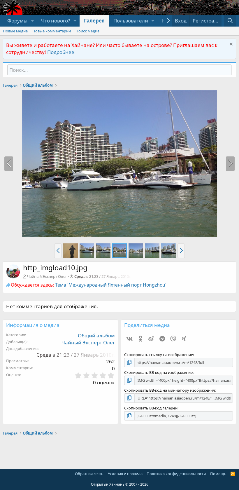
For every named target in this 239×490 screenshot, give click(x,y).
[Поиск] (230, 21)
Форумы (17, 20)
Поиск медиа (87, 31)
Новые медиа (15, 31)
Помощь (218, 473)
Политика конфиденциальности (176, 473)
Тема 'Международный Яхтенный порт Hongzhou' (110, 285)
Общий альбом (96, 335)
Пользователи (130, 20)
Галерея (94, 20)
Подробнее (60, 52)
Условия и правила (125, 473)
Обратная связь (89, 473)
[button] (32, 21)
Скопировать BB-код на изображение (158, 372)
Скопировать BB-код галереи (151, 408)
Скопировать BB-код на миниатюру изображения (169, 390)
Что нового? (55, 20)
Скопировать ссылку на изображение (158, 354)
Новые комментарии (51, 31)
